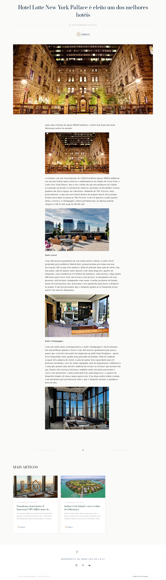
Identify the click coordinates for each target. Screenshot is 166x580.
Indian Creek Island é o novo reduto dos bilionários (82, 507)
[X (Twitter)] (83, 565)
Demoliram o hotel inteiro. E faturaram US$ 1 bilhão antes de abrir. (33, 509)
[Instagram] (76, 565)
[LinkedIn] (89, 565)
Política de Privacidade (140, 576)
